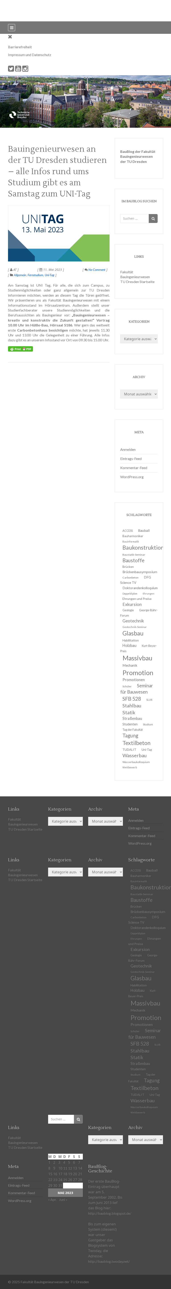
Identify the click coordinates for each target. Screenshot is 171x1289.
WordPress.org (132, 477)
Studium (148, 724)
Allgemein (20, 275)
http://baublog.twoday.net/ (109, 1261)
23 (55, 1180)
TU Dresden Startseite (137, 281)
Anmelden (128, 449)
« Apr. (52, 1199)
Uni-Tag (49, 275)
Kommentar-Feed (133, 467)
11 (65, 1168)
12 (70, 1168)
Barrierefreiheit (20, 47)
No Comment (96, 269)
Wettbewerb (129, 767)
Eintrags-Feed (131, 458)
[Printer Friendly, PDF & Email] (20, 349)
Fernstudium (35, 275)
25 (65, 1180)
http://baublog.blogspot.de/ (109, 1213)
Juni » (63, 1199)
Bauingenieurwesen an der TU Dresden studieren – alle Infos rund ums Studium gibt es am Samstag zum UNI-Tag (57, 171)
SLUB (149, 699)
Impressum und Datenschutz (29, 55)
